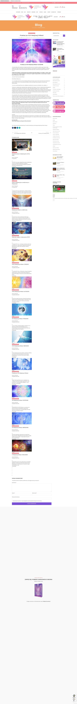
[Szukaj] (53, 7)
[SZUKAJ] (64, 36)
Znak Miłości (55, 94)
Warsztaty (54, 92)
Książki (54, 87)
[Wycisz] (54, 198)
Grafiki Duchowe (56, 85)
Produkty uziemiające (57, 89)
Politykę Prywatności (46, 601)
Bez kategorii (55, 82)
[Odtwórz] (54, 193)
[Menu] (75, 694)
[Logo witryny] (34, 7)
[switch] (74, 700)
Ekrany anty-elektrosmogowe (58, 96)
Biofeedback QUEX (56, 80)
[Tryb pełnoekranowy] (54, 200)
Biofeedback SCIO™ (56, 84)
